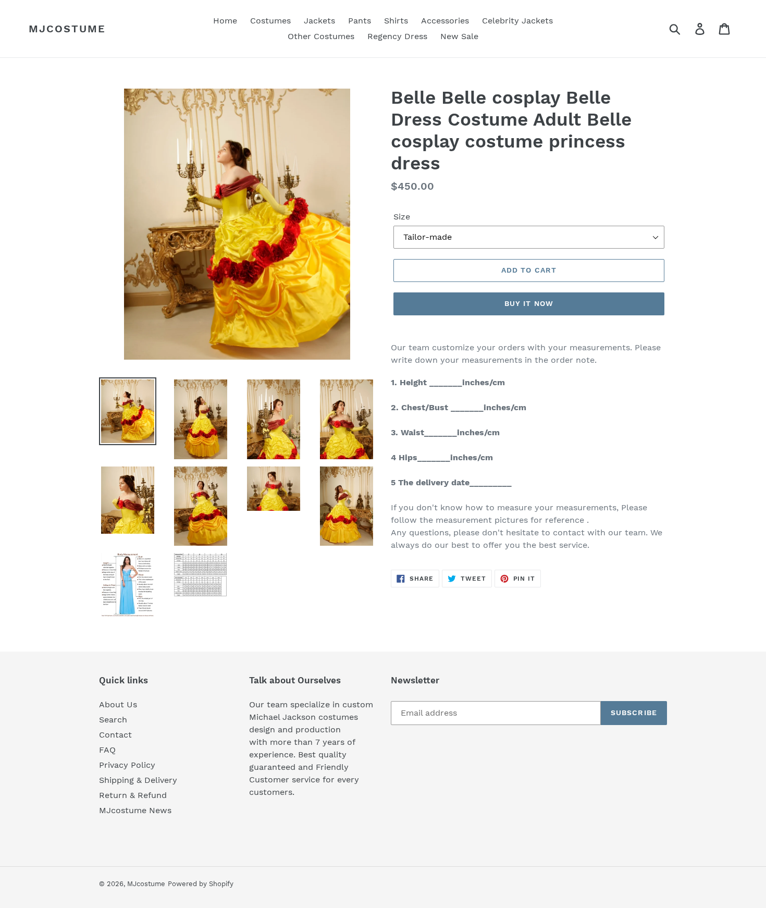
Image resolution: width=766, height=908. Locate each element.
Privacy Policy (127, 765)
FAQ (107, 750)
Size (401, 217)
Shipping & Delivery (138, 780)
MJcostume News (135, 810)
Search (113, 720)
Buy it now (528, 303)
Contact (115, 735)
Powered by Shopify (200, 884)
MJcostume (67, 28)
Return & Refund (133, 795)
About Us (118, 704)
